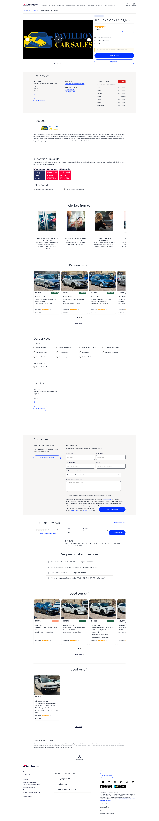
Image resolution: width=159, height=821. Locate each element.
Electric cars (99, 5)
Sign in (134, 5)
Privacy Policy (75, 510)
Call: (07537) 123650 (47, 458)
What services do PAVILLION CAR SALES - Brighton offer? (74, 567)
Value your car (70, 5)
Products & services (66, 773)
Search (85, 529)
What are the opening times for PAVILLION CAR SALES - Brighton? (78, 578)
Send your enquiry (112, 509)
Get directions (40, 100)
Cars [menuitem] (24, 1)
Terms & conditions (29, 787)
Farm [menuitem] (54, 1)
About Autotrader (28, 777)
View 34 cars (114, 55)
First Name (69, 453)
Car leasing (90, 5)
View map (39, 94)
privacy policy (107, 499)
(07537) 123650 (70, 90)
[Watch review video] (58, 39)
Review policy (27, 790)
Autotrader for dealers (67, 790)
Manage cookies (27, 796)
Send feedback (107, 775)
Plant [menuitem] (58, 1)
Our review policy (128, 32)
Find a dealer (33, 10)
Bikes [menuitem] (31, 1)
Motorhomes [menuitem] (37, 1)
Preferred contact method (74, 471)
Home (25, 10)
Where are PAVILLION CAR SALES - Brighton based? (72, 562)
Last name (99, 453)
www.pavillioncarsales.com (74, 83)
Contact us (26, 774)
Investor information (29, 782)
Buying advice (64, 779)
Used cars (44, 5)
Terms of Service (87, 510)
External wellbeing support (31, 792)
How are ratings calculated (47, 533)
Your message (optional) (74, 480)
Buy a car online (110, 5)
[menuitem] (44, 5)
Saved (128, 5)
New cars (52, 5)
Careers (25, 779)
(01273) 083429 (70, 92)
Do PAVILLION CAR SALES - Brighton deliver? (69, 573)
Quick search (63, 784)
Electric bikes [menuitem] (64, 1)
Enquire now (114, 62)
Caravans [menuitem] (45, 1)
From (68, 529)
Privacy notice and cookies (31, 785)
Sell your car (60, 5)
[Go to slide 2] (125, 230)
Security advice (28, 772)
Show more (101, 141)
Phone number (71, 462)
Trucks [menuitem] (50, 1)
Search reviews (118, 532)
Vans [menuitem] (28, 1)
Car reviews (81, 5)
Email (98, 462)
